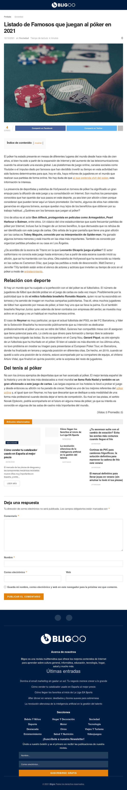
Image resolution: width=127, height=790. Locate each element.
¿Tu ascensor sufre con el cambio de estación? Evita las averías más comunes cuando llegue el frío (105, 434)
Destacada (33, 729)
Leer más (12, 483)
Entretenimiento (33, 734)
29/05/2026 (95, 467)
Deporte (32, 724)
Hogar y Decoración (63, 719)
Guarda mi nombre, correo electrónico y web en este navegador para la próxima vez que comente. (62, 587)
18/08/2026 (66, 439)
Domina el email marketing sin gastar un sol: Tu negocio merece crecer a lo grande (63, 681)
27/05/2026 (95, 484)
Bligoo (52, 784)
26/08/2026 (10, 462)
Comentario (11, 516)
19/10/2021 (9, 38)
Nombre (9, 557)
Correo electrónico (15, 572)
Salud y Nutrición (63, 734)
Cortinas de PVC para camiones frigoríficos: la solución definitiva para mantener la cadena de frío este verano (105, 456)
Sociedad (19, 16)
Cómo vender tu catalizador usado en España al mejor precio (20, 453)
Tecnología (94, 724)
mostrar (38, 142)
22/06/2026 (95, 444)
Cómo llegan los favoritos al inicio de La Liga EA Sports (70, 431)
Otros (63, 729)
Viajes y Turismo (94, 729)
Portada (7, 16)
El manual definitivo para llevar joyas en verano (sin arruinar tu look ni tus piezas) (106, 477)
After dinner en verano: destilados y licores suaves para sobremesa (63, 698)
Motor (63, 724)
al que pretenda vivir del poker (90, 178)
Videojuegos (94, 734)
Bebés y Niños (32, 719)
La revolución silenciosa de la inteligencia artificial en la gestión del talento (70, 451)
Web (68, 572)
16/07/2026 (66, 462)
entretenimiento (33, 271)
